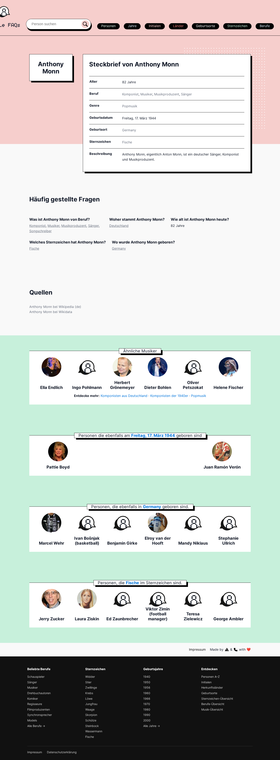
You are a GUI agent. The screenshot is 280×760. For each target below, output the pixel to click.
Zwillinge (91, 687)
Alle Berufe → (36, 726)
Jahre (132, 26)
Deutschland (119, 226)
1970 (146, 704)
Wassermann (93, 731)
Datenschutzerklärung (62, 752)
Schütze (90, 720)
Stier (88, 682)
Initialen (155, 26)
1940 (146, 676)
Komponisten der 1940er (169, 396)
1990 (146, 715)
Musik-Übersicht (212, 709)
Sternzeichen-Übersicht (217, 698)
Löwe (88, 698)
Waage (89, 709)
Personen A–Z (210, 676)
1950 (146, 682)
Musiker (146, 94)
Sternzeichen (237, 26)
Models (32, 720)
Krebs (89, 693)
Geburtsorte (205, 26)
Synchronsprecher (39, 715)
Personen (108, 26)
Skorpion (91, 715)
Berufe (265, 26)
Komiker (32, 698)
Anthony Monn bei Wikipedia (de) (55, 307)
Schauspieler (35, 676)
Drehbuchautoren (39, 693)
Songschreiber (40, 231)
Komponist (130, 94)
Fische (127, 142)
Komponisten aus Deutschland (124, 396)
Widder (90, 676)
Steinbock (92, 726)
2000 (146, 720)
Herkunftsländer (212, 687)
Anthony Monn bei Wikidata (50, 312)
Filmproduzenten (38, 709)
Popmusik (129, 106)
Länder (178, 26)
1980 (146, 709)
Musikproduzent (166, 94)
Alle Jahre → (151, 726)
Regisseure (34, 704)
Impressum (197, 649)
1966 (146, 698)
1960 (146, 693)
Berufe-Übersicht (212, 704)
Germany (119, 248)
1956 (146, 687)
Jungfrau (91, 704)
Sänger (186, 94)
